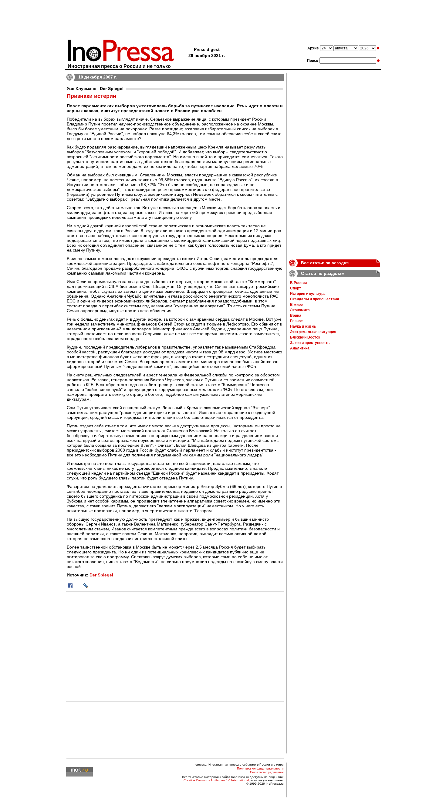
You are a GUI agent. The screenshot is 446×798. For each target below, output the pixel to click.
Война (295, 315)
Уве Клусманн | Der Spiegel (95, 88)
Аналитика (299, 348)
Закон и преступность (309, 343)
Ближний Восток (305, 337)
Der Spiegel (101, 575)
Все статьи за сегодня (325, 262)
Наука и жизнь (303, 326)
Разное (296, 321)
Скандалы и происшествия (314, 299)
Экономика (300, 310)
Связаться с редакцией (267, 772)
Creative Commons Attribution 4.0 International (216, 780)
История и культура (308, 294)
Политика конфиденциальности (260, 768)
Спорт (295, 288)
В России (298, 283)
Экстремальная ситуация (313, 332)
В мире (296, 304)
